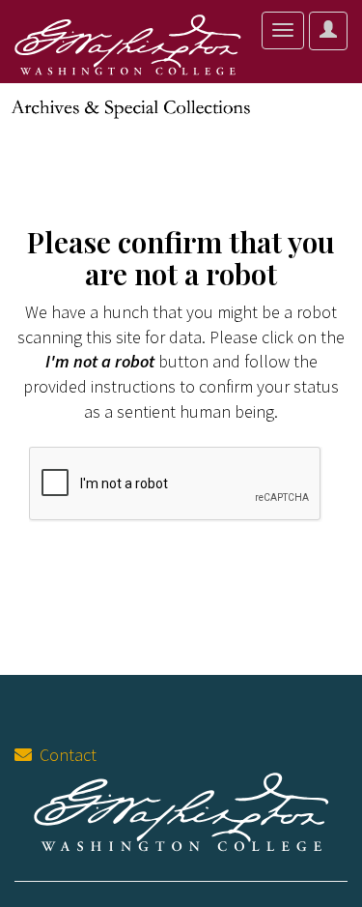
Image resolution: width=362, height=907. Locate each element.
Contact (64, 755)
